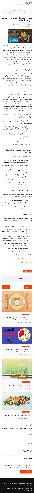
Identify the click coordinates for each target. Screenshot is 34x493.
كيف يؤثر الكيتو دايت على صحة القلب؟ (17, 415)
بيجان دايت (26, 271)
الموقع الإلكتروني (28, 458)
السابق (27, 287)
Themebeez (29, 485)
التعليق (30, 434)
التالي (6, 287)
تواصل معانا (29, 488)
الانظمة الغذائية (26, 26)
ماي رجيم (28, 2)
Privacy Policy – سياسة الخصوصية (15, 488)
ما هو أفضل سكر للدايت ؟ (25, 258)
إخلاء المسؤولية (28, 490)
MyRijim (30, 24)
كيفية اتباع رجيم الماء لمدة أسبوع (19, 385)
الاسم (30, 443)
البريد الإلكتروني (27, 451)
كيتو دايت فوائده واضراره (25, 262)
